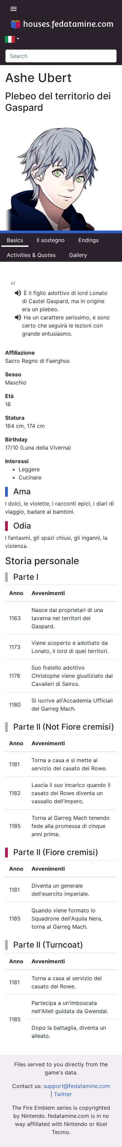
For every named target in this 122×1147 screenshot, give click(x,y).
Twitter (63, 1094)
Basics (15, 240)
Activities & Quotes (31, 255)
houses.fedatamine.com (68, 24)
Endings (88, 240)
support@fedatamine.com (76, 1086)
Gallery (78, 255)
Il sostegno (51, 240)
